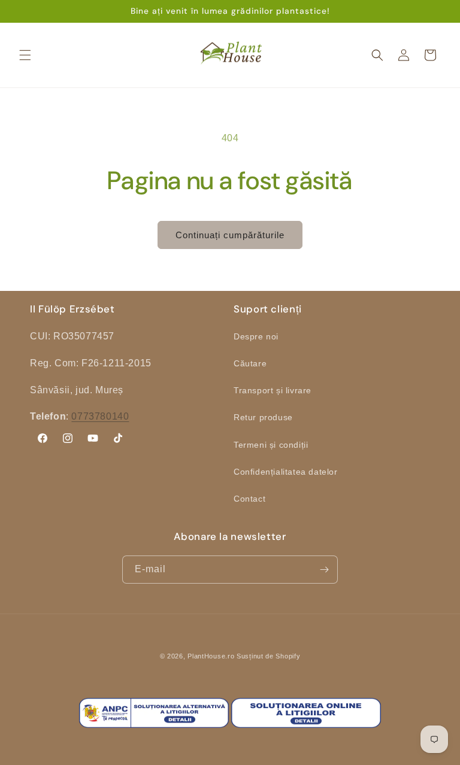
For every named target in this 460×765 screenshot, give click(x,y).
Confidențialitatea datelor (286, 471)
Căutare (250, 363)
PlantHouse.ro (210, 656)
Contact (249, 498)
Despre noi (256, 336)
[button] (25, 55)
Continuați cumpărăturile (230, 235)
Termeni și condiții (271, 445)
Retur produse (263, 417)
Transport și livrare (272, 390)
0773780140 (100, 416)
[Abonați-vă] (324, 569)
